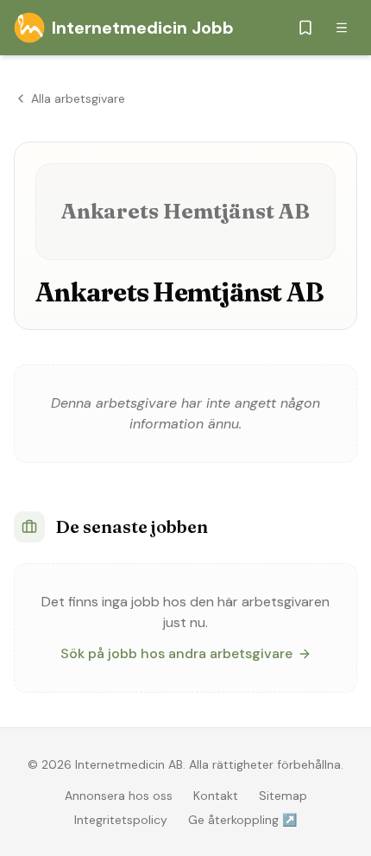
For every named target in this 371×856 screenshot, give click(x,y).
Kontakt (215, 795)
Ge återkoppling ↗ (242, 819)
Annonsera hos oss (119, 795)
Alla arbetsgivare (78, 98)
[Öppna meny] (341, 27)
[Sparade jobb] (305, 27)
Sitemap (283, 795)
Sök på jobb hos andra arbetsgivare (176, 653)
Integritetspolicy (120, 819)
